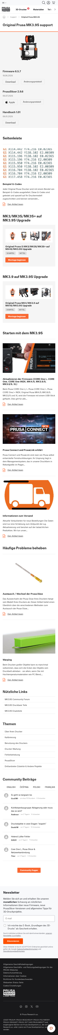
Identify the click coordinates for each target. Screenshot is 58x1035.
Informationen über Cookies (14, 976)
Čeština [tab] (24, 787)
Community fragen (29, 870)
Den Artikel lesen (15, 204)
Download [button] (10, 81)
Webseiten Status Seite (13, 982)
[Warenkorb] (53, 2)
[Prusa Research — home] (6, 9)
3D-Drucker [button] (22, 9)
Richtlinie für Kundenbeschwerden (18, 979)
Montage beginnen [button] (17, 260)
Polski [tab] (36, 787)
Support (13, 17)
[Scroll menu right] (55, 9)
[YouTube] (37, 1006)
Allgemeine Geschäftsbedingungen (18, 964)
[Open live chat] (51, 1028)
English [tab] (11, 787)
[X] (32, 1006)
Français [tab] (50, 787)
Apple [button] (12, 102)
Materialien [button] (38, 9)
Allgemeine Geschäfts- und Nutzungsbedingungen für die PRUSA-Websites (27, 968)
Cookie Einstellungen (12, 985)
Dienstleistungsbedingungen (14, 951)
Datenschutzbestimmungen (27, 949)
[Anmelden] (48, 2)
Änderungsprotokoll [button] (33, 81)
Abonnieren (13, 941)
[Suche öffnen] (44, 2)
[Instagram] (26, 1006)
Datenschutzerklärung (12, 973)
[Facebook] (21, 1006)
